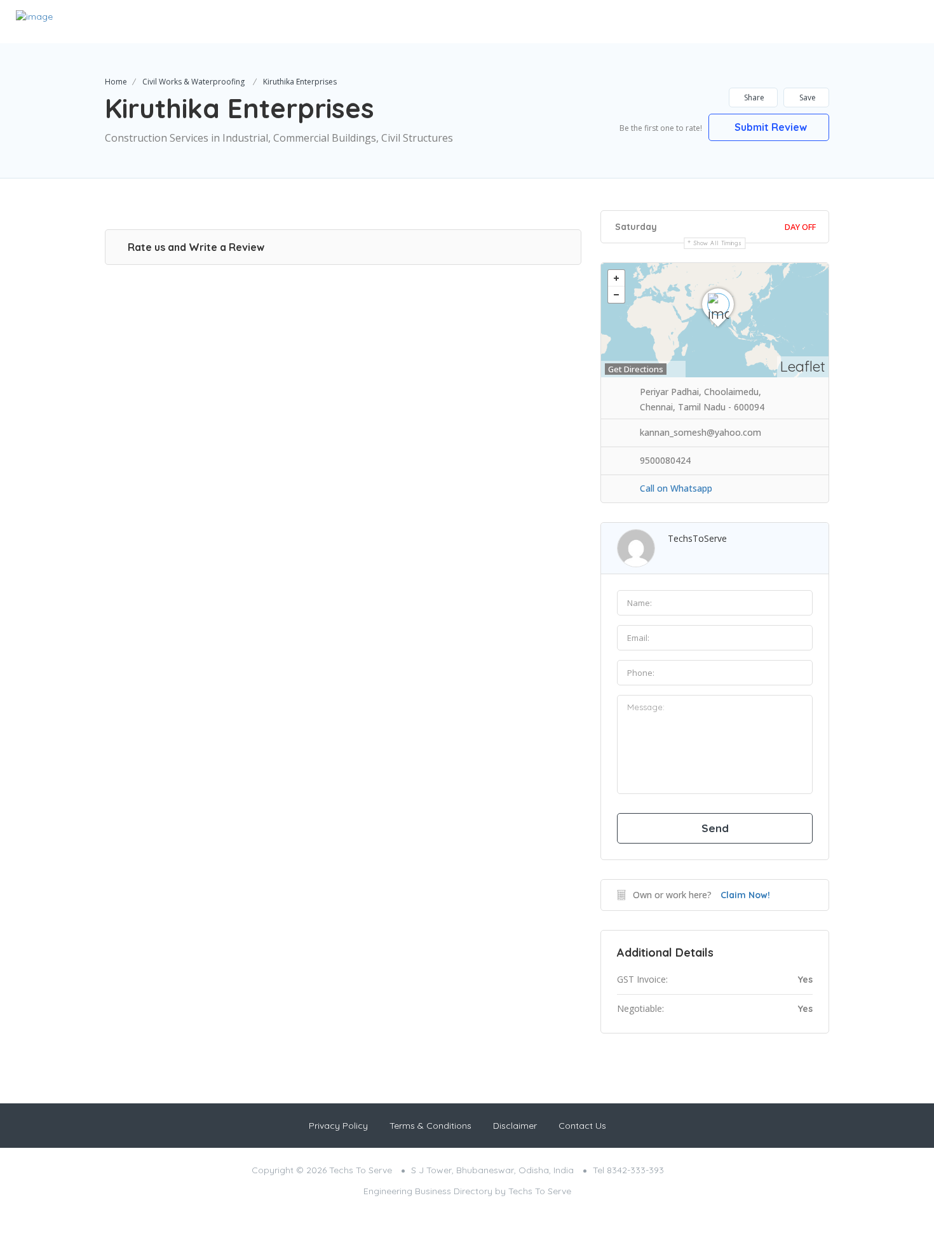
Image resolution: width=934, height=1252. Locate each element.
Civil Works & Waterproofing (193, 81)
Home (116, 81)
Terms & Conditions (430, 1125)
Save (807, 97)
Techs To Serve (539, 1191)
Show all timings (717, 242)
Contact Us (582, 1125)
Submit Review (770, 127)
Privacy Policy (338, 1125)
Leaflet (802, 366)
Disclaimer (515, 1125)
